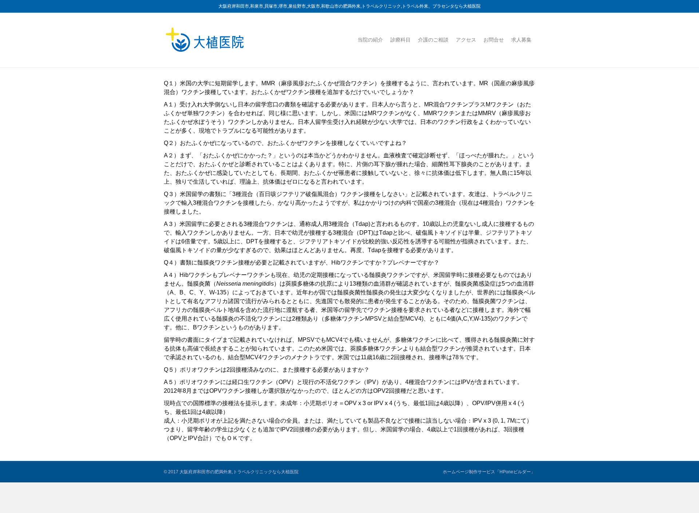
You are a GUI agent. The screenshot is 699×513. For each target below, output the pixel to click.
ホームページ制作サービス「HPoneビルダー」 (489, 471)
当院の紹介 (370, 40)
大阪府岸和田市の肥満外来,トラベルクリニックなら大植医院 (239, 471)
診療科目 (400, 40)
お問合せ (493, 40)
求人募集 (521, 40)
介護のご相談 (433, 40)
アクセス (466, 40)
